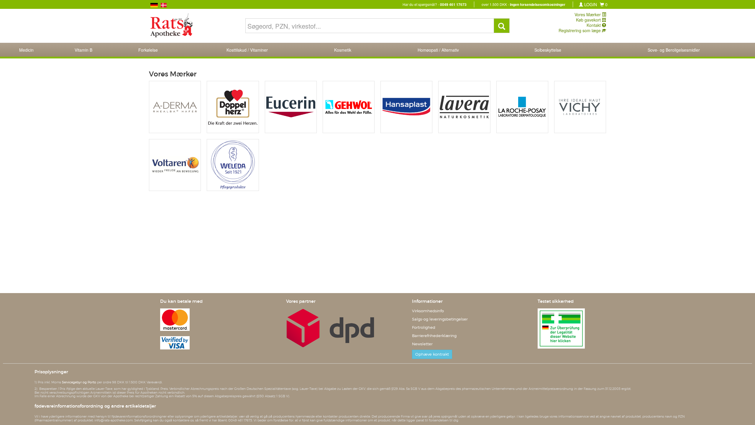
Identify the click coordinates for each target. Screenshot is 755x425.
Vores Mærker (588, 14)
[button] (603, 4)
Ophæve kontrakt (432, 354)
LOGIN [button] (590, 4)
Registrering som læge (580, 30)
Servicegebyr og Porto (79, 382)
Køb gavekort (589, 20)
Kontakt (594, 25)
